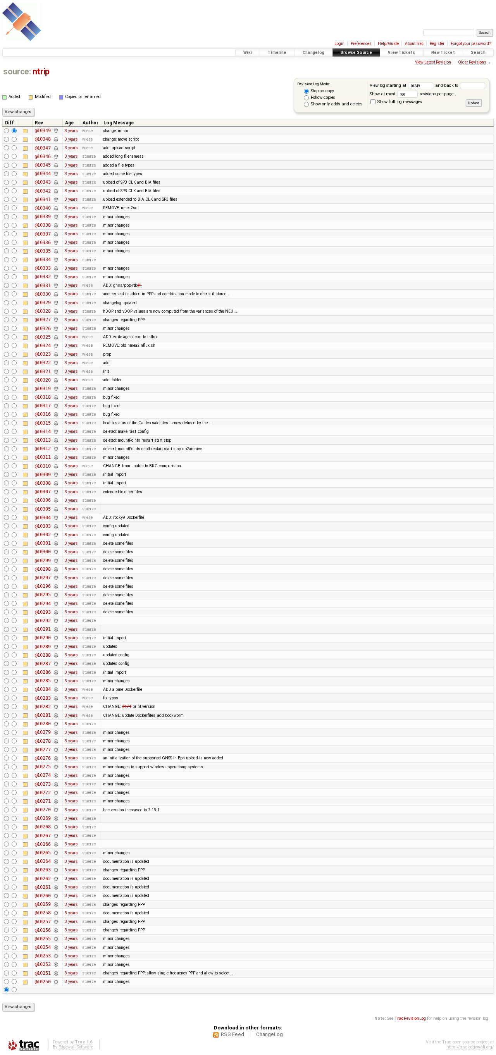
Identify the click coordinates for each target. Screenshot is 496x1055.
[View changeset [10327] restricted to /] (55, 319)
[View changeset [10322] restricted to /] (55, 362)
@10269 (43, 818)
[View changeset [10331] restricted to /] (55, 285)
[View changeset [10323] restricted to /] (55, 354)
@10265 (43, 852)
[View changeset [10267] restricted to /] (55, 835)
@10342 (43, 191)
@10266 (43, 844)
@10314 (43, 431)
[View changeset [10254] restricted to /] (55, 947)
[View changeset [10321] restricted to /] (55, 371)
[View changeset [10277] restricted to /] (55, 749)
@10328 (43, 311)
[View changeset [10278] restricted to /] (55, 741)
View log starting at (388, 85)
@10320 (43, 380)
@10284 (43, 689)
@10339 (43, 216)
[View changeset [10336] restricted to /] (55, 242)
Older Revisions (472, 62)
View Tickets (401, 52)
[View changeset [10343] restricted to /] (55, 182)
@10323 (43, 354)
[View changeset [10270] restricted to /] (55, 809)
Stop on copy (322, 90)
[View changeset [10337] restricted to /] (55, 234)
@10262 (43, 878)
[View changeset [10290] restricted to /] (55, 637)
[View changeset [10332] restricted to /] (55, 276)
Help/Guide (388, 43)
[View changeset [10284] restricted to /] (55, 689)
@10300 (43, 551)
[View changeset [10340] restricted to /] (55, 208)
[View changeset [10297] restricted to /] (55, 577)
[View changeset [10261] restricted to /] (55, 887)
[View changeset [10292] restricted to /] (55, 620)
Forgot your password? (471, 43)
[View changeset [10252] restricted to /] (55, 964)
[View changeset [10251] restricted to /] (55, 973)
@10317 (43, 405)
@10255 (43, 938)
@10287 (43, 663)
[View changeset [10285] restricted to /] (55, 680)
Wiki (247, 52)
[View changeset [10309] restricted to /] (55, 474)
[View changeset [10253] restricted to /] (55, 956)
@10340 (43, 208)
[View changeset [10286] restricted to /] (55, 672)
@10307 (43, 491)
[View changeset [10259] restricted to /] (55, 904)
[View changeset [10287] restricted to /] (55, 663)
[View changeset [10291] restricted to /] (55, 629)
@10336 (43, 242)
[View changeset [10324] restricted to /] (55, 345)
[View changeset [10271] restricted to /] (55, 801)
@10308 (43, 483)
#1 (139, 285)
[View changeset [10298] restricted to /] (55, 569)
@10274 (43, 775)
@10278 (43, 741)
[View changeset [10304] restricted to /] (55, 517)
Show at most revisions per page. (412, 93)
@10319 (43, 388)
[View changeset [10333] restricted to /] (55, 268)
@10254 (43, 947)
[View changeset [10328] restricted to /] (55, 311)
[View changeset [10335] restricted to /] (55, 251)
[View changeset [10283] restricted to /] (55, 698)
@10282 (43, 706)
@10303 (43, 526)
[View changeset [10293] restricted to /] (55, 612)
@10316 (43, 414)
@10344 (43, 173)
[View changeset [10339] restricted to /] (55, 216)
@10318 (43, 397)
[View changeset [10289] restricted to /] (55, 646)
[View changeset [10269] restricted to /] (55, 818)
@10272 (43, 792)
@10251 (43, 973)
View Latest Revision (433, 62)
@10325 (43, 337)
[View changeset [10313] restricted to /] (55, 440)
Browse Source (356, 52)
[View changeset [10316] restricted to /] (55, 414)
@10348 (43, 139)
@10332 (43, 276)
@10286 (43, 672)
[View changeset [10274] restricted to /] (55, 775)
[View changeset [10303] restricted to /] (55, 526)
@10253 (43, 956)
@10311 (43, 457)
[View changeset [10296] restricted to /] (55, 586)
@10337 (43, 234)
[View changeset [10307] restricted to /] (55, 491)
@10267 (43, 835)
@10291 (43, 629)
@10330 (43, 294)
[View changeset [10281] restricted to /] (55, 715)
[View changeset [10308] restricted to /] (55, 483)
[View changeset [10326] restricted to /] (55, 328)
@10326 (43, 328)
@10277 (43, 749)
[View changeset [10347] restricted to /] (55, 148)
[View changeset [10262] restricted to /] (55, 878)
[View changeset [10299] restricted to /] (55, 560)
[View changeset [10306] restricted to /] (55, 500)
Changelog (314, 52)
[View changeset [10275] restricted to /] (55, 766)
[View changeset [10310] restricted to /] (55, 466)
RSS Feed (232, 1034)
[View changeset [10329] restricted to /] (55, 302)
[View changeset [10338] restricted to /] (55, 225)
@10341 (43, 199)
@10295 (43, 594)
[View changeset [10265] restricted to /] (55, 852)
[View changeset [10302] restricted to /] (55, 534)
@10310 (43, 466)
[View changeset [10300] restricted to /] (55, 551)
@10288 (43, 655)
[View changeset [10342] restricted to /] (55, 191)
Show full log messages (399, 101)
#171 (126, 706)
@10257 (43, 921)
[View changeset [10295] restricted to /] (55, 594)
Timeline (277, 52)
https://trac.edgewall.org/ (470, 1047)
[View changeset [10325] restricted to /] (55, 337)
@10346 (43, 156)
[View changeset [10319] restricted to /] (55, 388)
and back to (447, 85)
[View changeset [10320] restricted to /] (55, 380)
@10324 (43, 345)
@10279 (43, 732)
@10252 (43, 964)
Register (437, 43)
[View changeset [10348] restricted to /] (55, 139)
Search (478, 52)
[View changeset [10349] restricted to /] (55, 130)
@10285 (43, 680)
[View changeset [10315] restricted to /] (55, 423)
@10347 (43, 148)
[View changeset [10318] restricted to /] (55, 397)
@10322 (43, 362)
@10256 (43, 930)
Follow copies (322, 97)
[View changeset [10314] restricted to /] (55, 431)
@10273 (43, 784)
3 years (71, 131)
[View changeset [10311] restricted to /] (55, 457)
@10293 (43, 612)
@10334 (43, 259)
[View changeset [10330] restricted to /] (55, 294)
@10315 (43, 423)
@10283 (43, 698)
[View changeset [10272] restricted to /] (55, 792)
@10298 (43, 569)
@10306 (43, 500)
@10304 (43, 517)
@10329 (43, 302)
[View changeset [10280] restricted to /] (55, 723)
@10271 (43, 801)
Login (339, 43)
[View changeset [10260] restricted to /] (55, 895)
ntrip (41, 71)
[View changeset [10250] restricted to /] (55, 981)
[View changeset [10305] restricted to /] (55, 509)
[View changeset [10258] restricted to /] (55, 913)
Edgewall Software (76, 1047)
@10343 (43, 182)
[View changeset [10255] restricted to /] (55, 938)
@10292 (43, 620)
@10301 (43, 543)
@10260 (43, 895)
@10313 (43, 440)
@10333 (43, 268)
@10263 (43, 870)
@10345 (43, 165)
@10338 (43, 225)
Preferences (361, 43)
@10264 (43, 861)
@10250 (43, 981)
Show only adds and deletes (336, 104)
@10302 (43, 534)
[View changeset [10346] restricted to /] (55, 156)
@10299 (43, 560)
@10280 (43, 723)
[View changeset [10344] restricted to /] (55, 173)
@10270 (43, 809)
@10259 (43, 904)
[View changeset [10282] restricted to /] (55, 706)
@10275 (43, 766)
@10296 (43, 586)
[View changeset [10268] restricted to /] (55, 827)
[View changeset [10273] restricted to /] (55, 784)
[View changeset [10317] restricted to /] (55, 405)
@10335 (43, 251)
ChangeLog (269, 1034)
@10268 (43, 827)
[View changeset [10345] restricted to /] (55, 165)
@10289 (43, 646)
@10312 (43, 448)
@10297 (43, 577)
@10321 (43, 371)
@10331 (43, 285)
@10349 (43, 130)
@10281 (43, 715)
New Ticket (443, 52)
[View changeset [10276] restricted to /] (55, 758)
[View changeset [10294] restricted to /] (55, 603)
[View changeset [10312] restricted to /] (55, 448)
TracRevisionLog (410, 1018)
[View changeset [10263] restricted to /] (55, 870)
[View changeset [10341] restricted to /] (55, 199)
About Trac (414, 43)
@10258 (43, 913)
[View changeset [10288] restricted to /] (55, 655)
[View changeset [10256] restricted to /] (55, 930)
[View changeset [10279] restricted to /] (55, 732)
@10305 (43, 509)
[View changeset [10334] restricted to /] (55, 259)
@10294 (43, 603)
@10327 (43, 319)
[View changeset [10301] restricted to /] (55, 543)
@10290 (43, 637)
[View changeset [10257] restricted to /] (55, 921)
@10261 (43, 887)
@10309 (43, 474)
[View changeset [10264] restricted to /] (55, 861)
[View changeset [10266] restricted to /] (55, 844)
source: (17, 71)
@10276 (43, 758)
